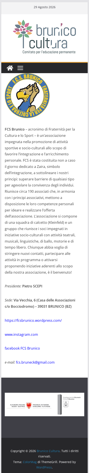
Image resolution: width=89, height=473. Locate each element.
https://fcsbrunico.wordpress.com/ (33, 320)
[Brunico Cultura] (10, 68)
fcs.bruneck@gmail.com (35, 362)
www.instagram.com (21, 334)
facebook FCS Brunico (22, 348)
